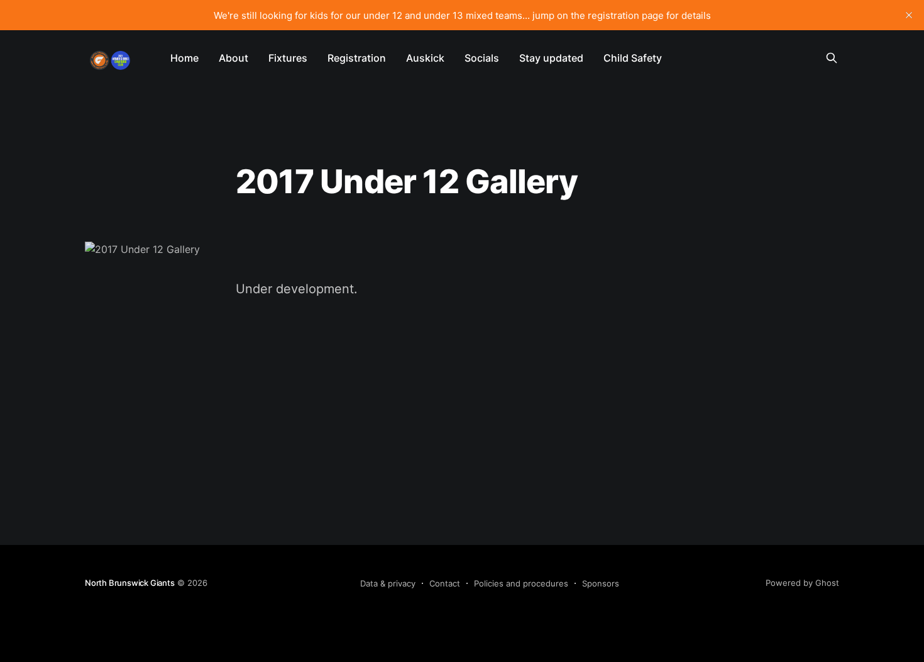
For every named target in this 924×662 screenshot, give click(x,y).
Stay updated (551, 58)
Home (184, 58)
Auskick (425, 58)
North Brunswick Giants (130, 583)
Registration (356, 58)
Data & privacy (387, 583)
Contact (444, 583)
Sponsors (600, 583)
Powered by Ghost (802, 583)
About (233, 58)
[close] (909, 15)
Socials (482, 58)
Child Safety (632, 58)
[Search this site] (832, 58)
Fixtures (287, 58)
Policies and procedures (521, 583)
